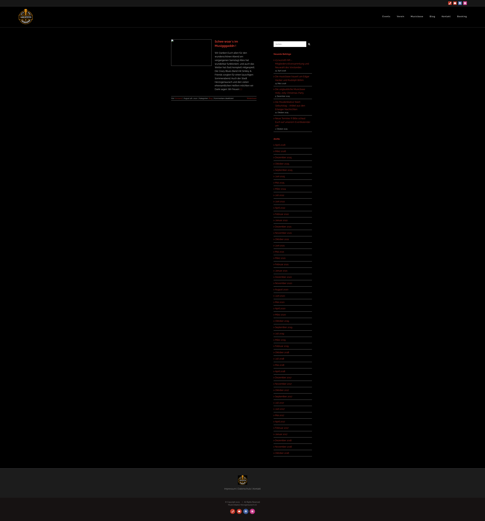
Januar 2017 (281, 434)
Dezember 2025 (283, 157)
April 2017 (280, 421)
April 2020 (280, 308)
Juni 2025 (280, 176)
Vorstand (178, 98)
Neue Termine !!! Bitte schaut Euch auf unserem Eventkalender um (292, 122)
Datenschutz (244, 488)
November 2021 (283, 233)
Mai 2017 (279, 415)
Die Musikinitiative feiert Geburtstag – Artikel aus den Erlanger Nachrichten (290, 106)
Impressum (230, 488)
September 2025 (284, 170)
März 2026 (280, 151)
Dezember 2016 (283, 440)
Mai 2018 (279, 365)
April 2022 (280, 207)
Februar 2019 (282, 346)
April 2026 (280, 145)
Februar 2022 (282, 214)
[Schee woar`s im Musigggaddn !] (191, 52)
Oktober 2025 (282, 163)
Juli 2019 (279, 333)
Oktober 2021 (282, 239)
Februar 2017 (282, 428)
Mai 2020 (280, 302)
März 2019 (280, 340)
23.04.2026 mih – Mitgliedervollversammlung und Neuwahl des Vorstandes (292, 64)
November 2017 (283, 383)
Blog (210, 98)
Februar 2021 (281, 264)
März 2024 (280, 189)
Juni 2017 (280, 409)
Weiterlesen (252, 98)
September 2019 (283, 327)
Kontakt (257, 488)
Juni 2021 (280, 245)
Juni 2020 (280, 295)
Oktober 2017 (282, 390)
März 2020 (280, 314)
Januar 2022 (281, 220)
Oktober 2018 (282, 352)
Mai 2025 (279, 182)
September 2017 (283, 396)
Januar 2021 (281, 270)
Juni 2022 (280, 201)
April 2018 (280, 371)
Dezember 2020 (283, 277)
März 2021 (280, 258)
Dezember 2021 (283, 226)
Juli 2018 (279, 358)
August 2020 (281, 289)
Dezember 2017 (283, 377)
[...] (241, 89)
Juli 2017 (279, 402)
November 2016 (283, 446)
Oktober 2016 (282, 453)
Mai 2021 (279, 251)
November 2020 (283, 283)
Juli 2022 (279, 195)
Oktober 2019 (282, 321)
